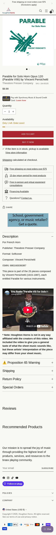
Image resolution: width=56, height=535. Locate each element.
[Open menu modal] (46, 11)
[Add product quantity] (13, 111)
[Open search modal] (40, 11)
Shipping (7, 160)
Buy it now (28, 142)
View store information (16, 152)
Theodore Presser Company (17, 83)
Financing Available (19, 191)
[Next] (52, 3)
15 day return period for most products (28, 175)
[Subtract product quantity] (5, 111)
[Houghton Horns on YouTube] (17, 478)
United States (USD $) (15, 510)
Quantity (7, 105)
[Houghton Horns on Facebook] (4, 478)
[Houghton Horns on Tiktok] (12, 478)
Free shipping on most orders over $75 (28, 169)
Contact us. (26, 198)
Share (9, 207)
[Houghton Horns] (8, 11)
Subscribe (48, 468)
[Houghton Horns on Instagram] (8, 478)
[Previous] (4, 3)
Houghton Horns (26, 514)
